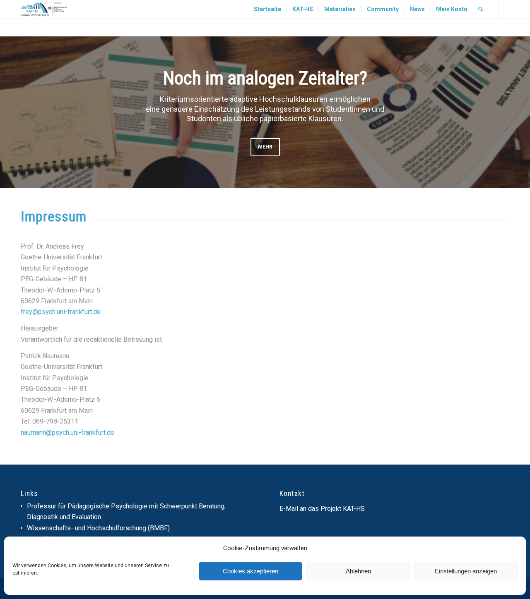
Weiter (511, 112)
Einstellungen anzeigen (466, 571)
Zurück (18, 112)
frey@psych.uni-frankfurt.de (61, 312)
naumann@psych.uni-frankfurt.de (67, 432)
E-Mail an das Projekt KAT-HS (322, 509)
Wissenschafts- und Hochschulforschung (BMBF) (98, 528)
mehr (265, 147)
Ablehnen (358, 571)
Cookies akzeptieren (250, 571)
